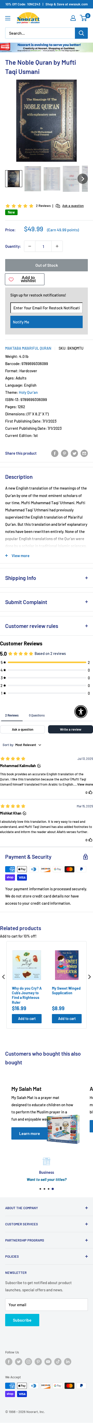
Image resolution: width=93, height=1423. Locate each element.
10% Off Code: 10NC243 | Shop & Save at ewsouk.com (46, 4)
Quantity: (13, 246)
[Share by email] (84, 453)
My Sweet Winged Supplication (66, 990)
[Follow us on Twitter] (18, 1361)
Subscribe (22, 1319)
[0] (83, 18)
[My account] (73, 18)
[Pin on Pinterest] (64, 453)
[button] (13, 178)
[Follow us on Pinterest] (38, 1361)
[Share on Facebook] (54, 453)
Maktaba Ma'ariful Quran (28, 348)
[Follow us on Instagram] (28, 1361)
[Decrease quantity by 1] (29, 246)
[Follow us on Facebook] (8, 1361)
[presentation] (3, 977)
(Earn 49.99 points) (63, 230)
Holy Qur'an (28, 392)
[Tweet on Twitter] (74, 453)
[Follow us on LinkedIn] (67, 1361)
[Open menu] (7, 18)
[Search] (81, 33)
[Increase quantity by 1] (57, 246)
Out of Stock (46, 265)
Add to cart (27, 1018)
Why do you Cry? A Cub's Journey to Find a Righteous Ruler (27, 995)
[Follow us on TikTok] (57, 1361)
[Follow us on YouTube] (48, 1361)
